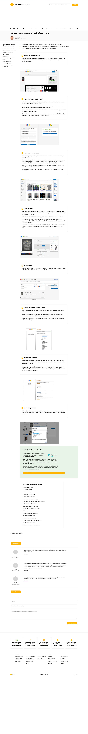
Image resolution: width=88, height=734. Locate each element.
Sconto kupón (18, 659)
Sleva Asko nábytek (30, 659)
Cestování (12, 28)
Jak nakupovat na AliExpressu (31, 506)
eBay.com (35, 58)
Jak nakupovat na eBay (29, 515)
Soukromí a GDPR (64, 661)
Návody (71, 28)
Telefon (31, 28)
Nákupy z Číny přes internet (30, 503)
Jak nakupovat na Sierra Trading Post (32, 520)
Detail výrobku (6, 54)
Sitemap (50, 663)
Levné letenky (18, 661)
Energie (19, 28)
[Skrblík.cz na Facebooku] (74, 675)
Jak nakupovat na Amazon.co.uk (32, 508)
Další (77, 28)
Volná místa (50, 659)
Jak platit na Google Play (30, 518)
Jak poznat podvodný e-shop (31, 499)
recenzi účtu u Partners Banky (32, 469)
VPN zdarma (39, 658)
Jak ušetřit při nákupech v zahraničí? (8, 65)
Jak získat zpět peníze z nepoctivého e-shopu (34, 501)
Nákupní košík (6, 56)
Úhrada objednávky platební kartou (9, 59)
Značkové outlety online (29, 494)
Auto (37, 28)
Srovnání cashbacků (19, 656)
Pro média (63, 658)
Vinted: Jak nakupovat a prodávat (32, 525)
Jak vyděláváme (51, 658)
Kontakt (62, 663)
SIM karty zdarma (29, 658)
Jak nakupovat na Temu (29, 522)
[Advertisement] (44, 18)
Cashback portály (28, 489)
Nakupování (49, 28)
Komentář (13, 610)
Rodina (42, 28)
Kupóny (56, 28)
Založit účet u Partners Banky (30, 473)
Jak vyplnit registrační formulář (9, 50)
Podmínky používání (52, 661)
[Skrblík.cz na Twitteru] (77, 675)
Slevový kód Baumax (41, 656)
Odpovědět (26, 554)
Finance (25, 28)
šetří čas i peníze (25, 4)
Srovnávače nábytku (41, 659)
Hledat (75, 4)
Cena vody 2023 (18, 658)
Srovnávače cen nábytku (29, 496)
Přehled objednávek (7, 63)
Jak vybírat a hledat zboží (8, 52)
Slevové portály (27, 492)
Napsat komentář (15, 543)
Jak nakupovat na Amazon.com (31, 510)
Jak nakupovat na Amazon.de (31, 513)
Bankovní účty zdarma (30, 656)
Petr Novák (17, 37)
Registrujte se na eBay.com (8, 48)
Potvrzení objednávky (7, 61)
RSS (61, 659)
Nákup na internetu (28, 487)
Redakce (50, 656)
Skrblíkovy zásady (64, 656)
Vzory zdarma (64, 28)
